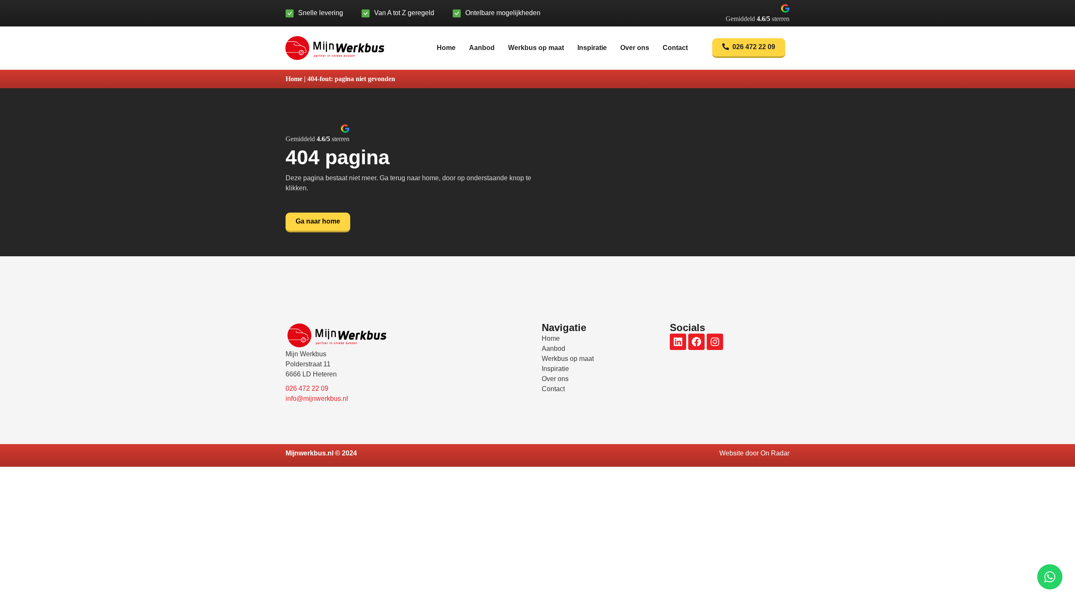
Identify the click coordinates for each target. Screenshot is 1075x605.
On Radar (774, 453)
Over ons (634, 47)
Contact (675, 47)
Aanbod (482, 47)
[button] (757, 13)
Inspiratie (592, 47)
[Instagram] (715, 342)
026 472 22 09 (307, 388)
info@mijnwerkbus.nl (317, 398)
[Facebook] (696, 342)
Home (446, 47)
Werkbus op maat (536, 47)
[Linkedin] (678, 342)
